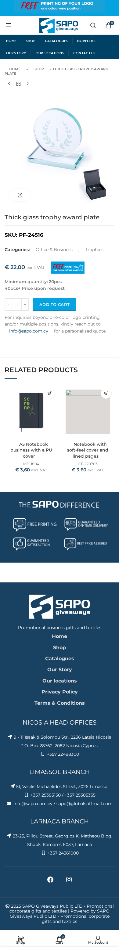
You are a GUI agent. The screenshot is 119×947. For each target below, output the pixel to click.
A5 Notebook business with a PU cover (31, 450)
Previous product (9, 83)
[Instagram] (69, 881)
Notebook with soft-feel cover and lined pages (87, 450)
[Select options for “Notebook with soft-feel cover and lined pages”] (106, 393)
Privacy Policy (59, 692)
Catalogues (59, 658)
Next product (27, 83)
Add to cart (54, 304)
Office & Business (54, 249)
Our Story (59, 669)
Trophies (94, 249)
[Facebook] (50, 881)
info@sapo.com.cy (28, 331)
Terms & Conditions (59, 703)
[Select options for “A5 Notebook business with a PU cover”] (49, 393)
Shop (39, 69)
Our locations (59, 681)
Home (14, 69)
